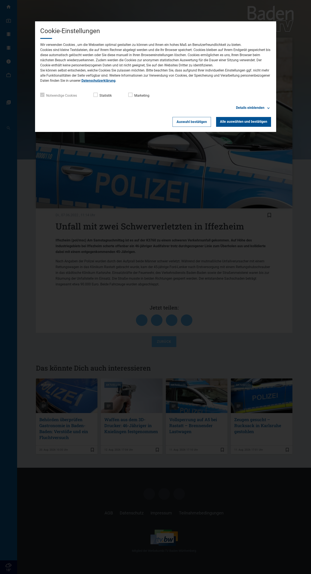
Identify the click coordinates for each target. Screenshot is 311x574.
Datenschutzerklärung (98, 81)
